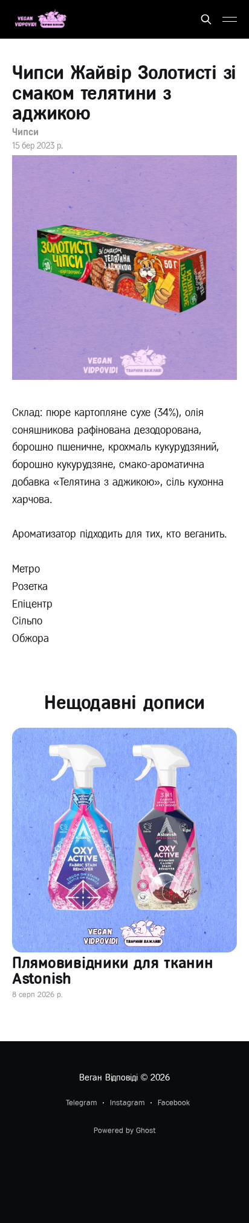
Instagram (127, 1102)
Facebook (174, 1102)
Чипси (25, 132)
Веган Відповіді (108, 1077)
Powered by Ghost (125, 1130)
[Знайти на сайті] (206, 19)
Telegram (81, 1102)
